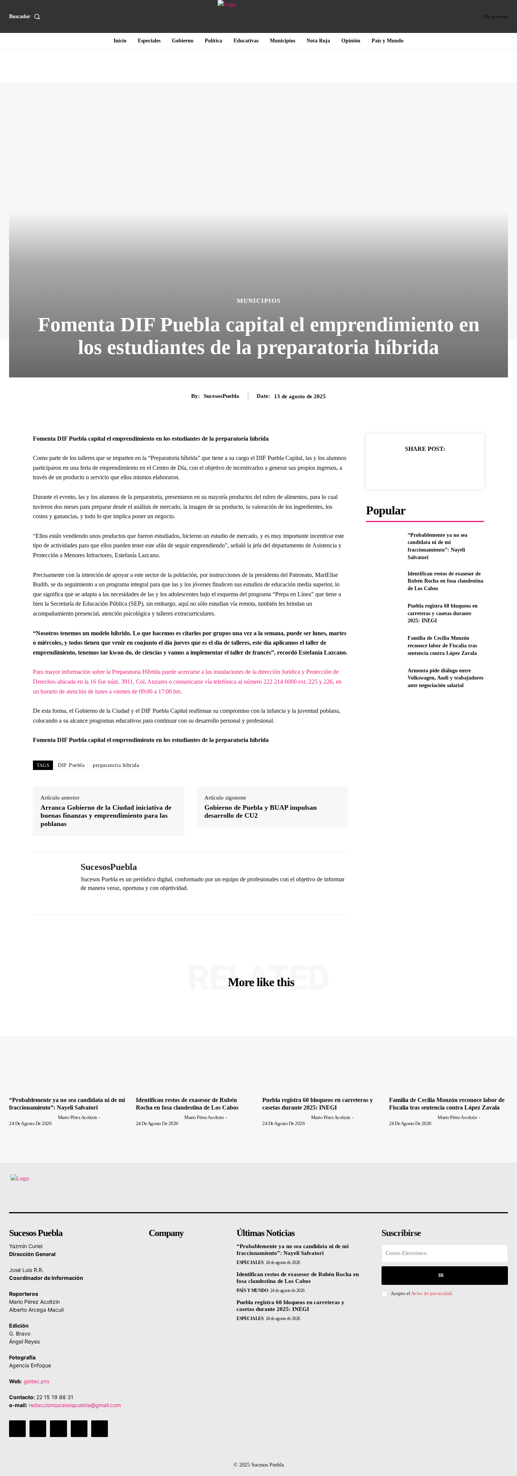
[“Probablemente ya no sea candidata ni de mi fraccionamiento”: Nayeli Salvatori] (383, 543)
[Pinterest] (424, 467)
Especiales (250, 1262)
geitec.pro (36, 1381)
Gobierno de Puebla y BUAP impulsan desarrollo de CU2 (260, 812)
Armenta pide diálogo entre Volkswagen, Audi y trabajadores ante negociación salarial (445, 678)
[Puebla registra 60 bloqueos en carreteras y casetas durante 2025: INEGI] (383, 613)
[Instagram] (38, 1428)
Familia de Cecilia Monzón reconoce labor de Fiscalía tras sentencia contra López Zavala (442, 645)
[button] (26, 17)
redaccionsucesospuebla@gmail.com (75, 1405)
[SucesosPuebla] (51, 883)
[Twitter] (407, 467)
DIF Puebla (71, 765)
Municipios (258, 301)
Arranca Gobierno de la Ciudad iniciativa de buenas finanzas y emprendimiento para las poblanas (105, 816)
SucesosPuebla (221, 396)
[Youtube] (99, 1428)
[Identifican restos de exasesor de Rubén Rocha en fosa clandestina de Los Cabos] (383, 581)
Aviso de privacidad (431, 1293)
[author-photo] (33, 1117)
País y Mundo (252, 1290)
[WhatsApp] (83, 900)
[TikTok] (58, 1428)
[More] (460, 467)
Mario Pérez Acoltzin (77, 1117)
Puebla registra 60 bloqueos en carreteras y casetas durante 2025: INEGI (443, 613)
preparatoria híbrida (116, 765)
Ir (441, 1275)
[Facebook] (389, 467)
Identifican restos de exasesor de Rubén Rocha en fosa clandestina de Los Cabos (445, 581)
